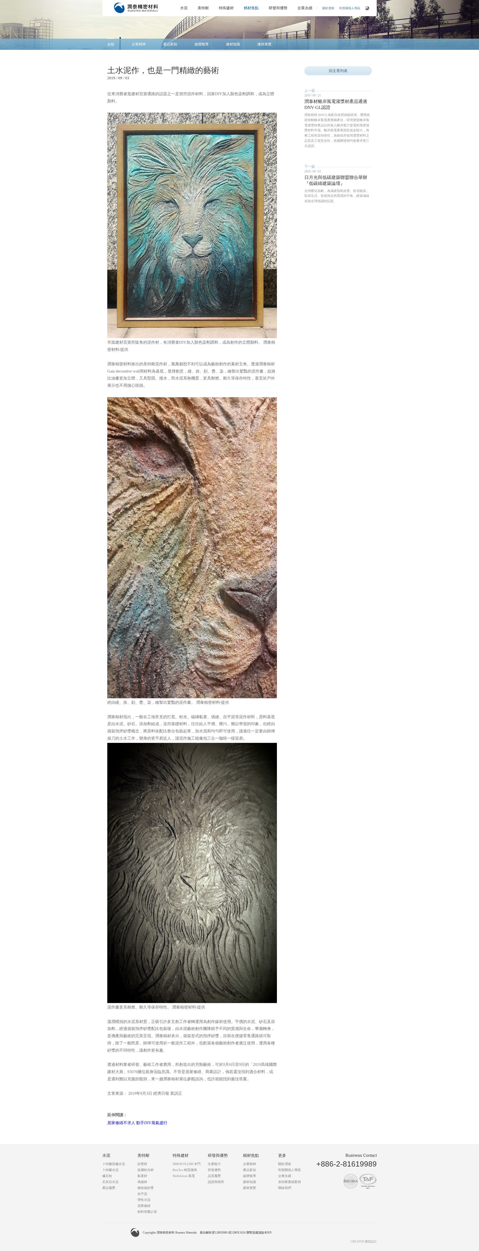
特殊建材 (226, 8)
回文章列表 (338, 71)
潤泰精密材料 (136, 7)
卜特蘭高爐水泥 (113, 1164)
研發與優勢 (278, 8)
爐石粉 (107, 1176)
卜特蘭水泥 (110, 1170)
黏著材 (142, 1176)
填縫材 (142, 1182)
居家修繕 (143, 1206)
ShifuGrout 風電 (184, 1176)
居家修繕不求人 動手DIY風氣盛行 (137, 1123)
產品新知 (170, 44)
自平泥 (142, 1194)
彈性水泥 (143, 1200)
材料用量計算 (147, 1212)
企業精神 (139, 44)
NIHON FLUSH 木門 (187, 1164)
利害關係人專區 (349, 8)
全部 (110, 44)
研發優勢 (214, 1170)
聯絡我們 (284, 1188)
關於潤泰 (328, 8)
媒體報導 (202, 44)
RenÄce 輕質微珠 (185, 1170)
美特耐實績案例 (289, 1182)
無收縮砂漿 (145, 1188)
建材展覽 (264, 44)
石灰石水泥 (110, 1182)
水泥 (184, 8)
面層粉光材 (145, 1170)
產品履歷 (108, 1188)
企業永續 (304, 8)
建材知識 (233, 44)
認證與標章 (216, 1182)
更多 (282, 1155)
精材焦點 (251, 8)
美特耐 (203, 8)
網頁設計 (371, 1241)
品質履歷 (214, 1176)
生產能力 (214, 1164)
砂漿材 (142, 1164)
